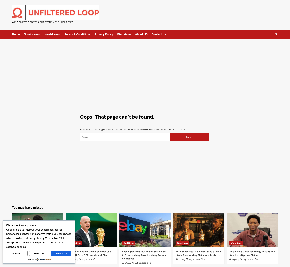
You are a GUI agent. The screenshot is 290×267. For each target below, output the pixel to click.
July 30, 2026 (86, 259)
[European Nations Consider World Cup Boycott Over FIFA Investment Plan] (91, 230)
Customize (17, 253)
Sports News (32, 34)
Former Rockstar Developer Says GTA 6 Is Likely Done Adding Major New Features (198, 253)
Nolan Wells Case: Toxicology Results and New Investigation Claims (252, 253)
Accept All (61, 253)
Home (16, 34)
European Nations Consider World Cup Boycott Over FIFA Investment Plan (89, 253)
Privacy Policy (104, 34)
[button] (276, 34)
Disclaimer (124, 34)
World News (53, 34)
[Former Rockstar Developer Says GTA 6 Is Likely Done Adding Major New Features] (198, 230)
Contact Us (159, 34)
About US (141, 34)
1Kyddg (128, 263)
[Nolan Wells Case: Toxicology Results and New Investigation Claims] (252, 230)
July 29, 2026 (248, 259)
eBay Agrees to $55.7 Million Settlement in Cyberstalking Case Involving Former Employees (144, 255)
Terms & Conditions (77, 34)
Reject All (39, 253)
